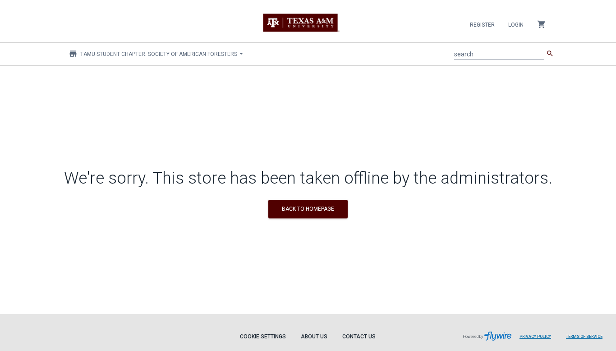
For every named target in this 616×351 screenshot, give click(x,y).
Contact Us (359, 336)
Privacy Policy (535, 336)
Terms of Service (584, 336)
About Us (314, 336)
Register (482, 25)
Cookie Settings (263, 336)
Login (516, 25)
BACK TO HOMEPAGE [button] (308, 209)
